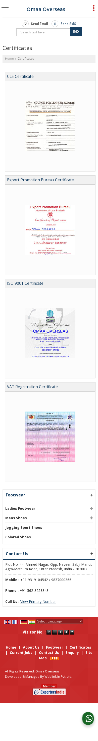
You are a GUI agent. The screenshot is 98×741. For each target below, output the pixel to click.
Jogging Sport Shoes (23, 527)
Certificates (80, 647)
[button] (38, 601)
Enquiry (72, 652)
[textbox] (44, 32)
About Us (31, 647)
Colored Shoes (18, 537)
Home (9, 58)
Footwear (15, 495)
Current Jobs (21, 652)
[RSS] (54, 657)
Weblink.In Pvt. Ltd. (58, 676)
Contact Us (49, 652)
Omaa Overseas (46, 9)
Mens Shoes (16, 518)
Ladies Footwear (20, 508)
